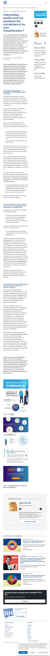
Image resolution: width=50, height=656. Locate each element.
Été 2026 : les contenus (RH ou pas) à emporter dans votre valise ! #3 (34, 576)
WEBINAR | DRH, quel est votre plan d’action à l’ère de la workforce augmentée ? (40, 53)
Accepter (23, 652)
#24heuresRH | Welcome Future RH (39, 77)
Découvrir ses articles (30, 521)
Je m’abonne (25, 601)
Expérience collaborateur (21, 11)
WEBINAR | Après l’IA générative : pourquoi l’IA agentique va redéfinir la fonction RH (40, 66)
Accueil (4, 7)
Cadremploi (11, 487)
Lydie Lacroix (43, 33)
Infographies (5, 11)
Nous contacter (21, 616)
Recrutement (12, 11)
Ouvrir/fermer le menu (45, 2)
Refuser (33, 652)
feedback (20, 295)
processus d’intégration (12, 90)
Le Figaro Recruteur (13, 485)
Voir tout (45, 43)
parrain (9, 314)
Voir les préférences (43, 652)
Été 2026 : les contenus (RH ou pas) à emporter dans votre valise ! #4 (34, 541)
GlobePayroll (9, 181)
